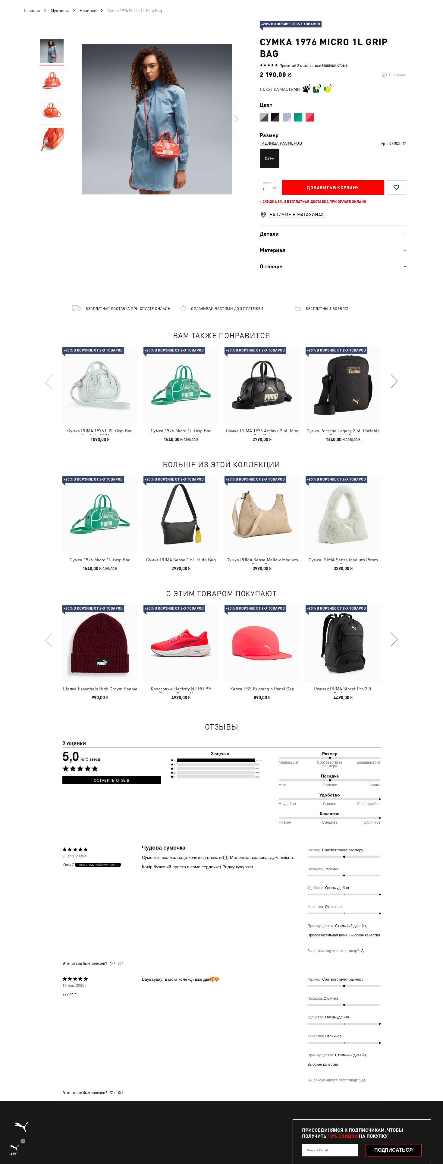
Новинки (88, 10)
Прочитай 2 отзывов (296, 65)
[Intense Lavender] (286, 117)
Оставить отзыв (112, 780)
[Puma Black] (275, 117)
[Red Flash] (264, 117)
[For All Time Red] (309, 117)
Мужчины (60, 10)
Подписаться (393, 1150)
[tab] (333, 234)
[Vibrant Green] (298, 117)
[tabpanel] (157, 119)
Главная (32, 10)
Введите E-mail (317, 1150)
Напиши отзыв (334, 65)
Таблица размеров (281, 143)
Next (236, 119)
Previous (49, 381)
